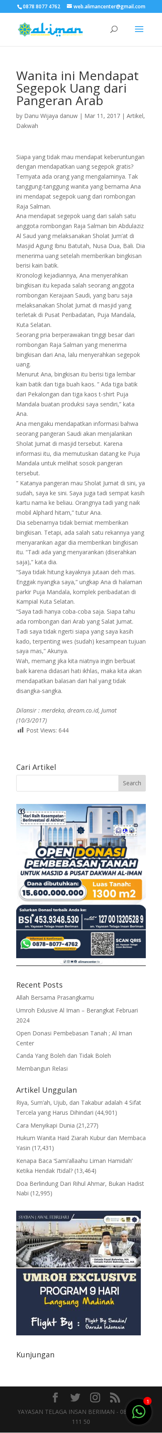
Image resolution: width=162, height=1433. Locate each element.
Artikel (135, 116)
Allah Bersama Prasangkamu (55, 997)
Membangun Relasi (42, 1068)
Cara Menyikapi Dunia (45, 1125)
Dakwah (27, 126)
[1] (138, 1411)
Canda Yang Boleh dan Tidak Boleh (63, 1055)
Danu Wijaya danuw (51, 116)
